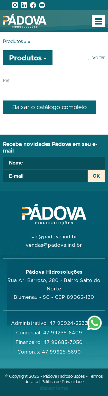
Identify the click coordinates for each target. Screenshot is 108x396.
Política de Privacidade (62, 381)
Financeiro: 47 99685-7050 (49, 342)
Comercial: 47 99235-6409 (49, 332)
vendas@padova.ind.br (54, 245)
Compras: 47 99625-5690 (49, 351)
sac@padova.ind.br (54, 236)
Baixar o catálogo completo (49, 106)
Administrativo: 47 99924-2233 (49, 323)
